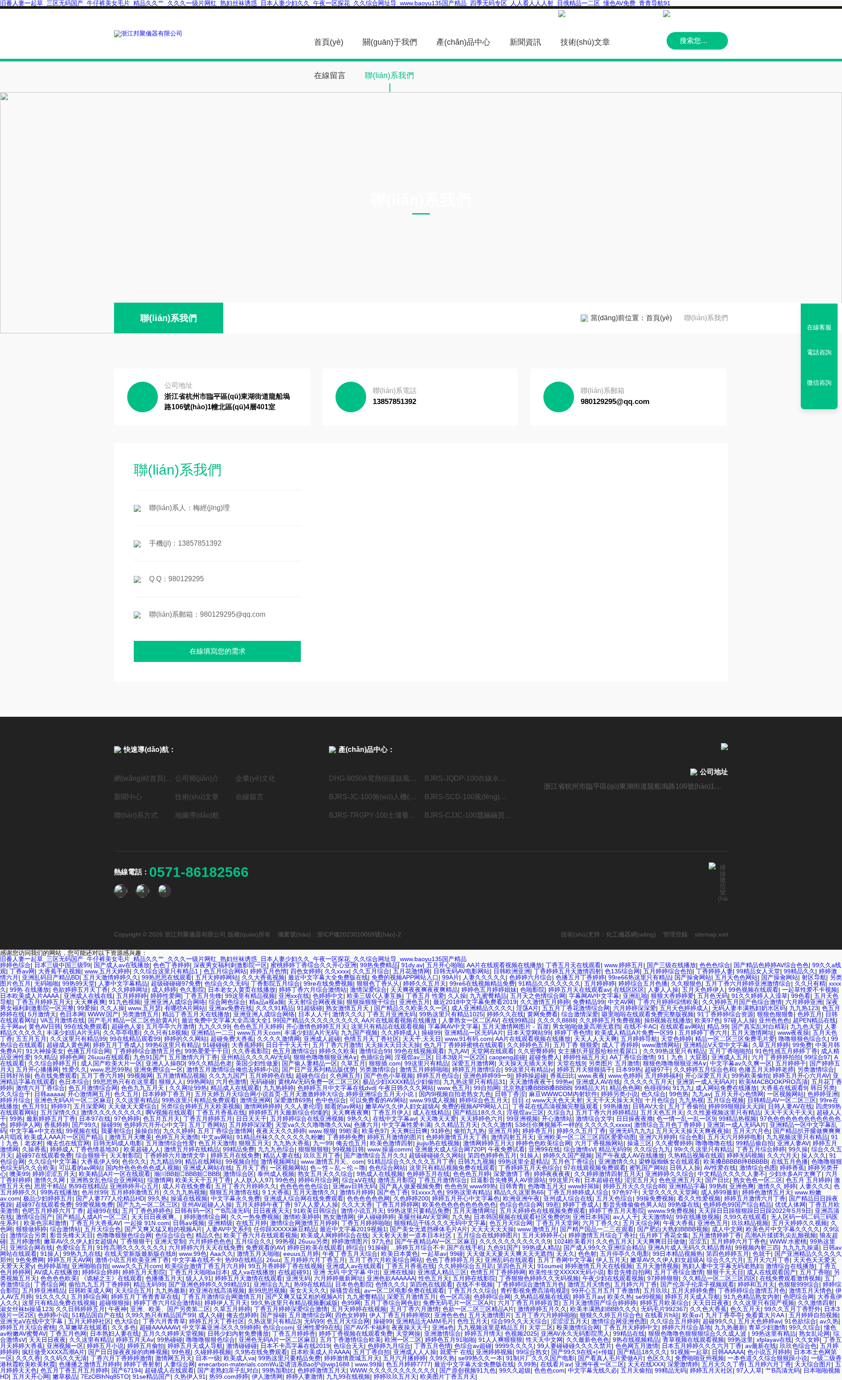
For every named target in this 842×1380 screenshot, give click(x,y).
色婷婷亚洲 (822, 1094)
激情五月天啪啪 (258, 1253)
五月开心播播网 (37, 1069)
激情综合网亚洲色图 (618, 1321)
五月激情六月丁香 (193, 1057)
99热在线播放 (59, 1192)
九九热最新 (170, 1290)
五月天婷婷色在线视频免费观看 (542, 1210)
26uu (273, 1259)
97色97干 (625, 1192)
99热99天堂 (78, 983)
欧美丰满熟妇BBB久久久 (603, 1308)
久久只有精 (810, 983)
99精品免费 (238, 1149)
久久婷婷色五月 (528, 1044)
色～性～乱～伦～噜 (337, 1167)
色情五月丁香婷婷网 (497, 1272)
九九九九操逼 (800, 1247)
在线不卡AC (640, 1026)
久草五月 (353, 1063)
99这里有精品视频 (250, 995)
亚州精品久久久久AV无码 (255, 1057)
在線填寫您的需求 (217, 651)
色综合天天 (348, 1345)
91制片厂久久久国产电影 (540, 1358)
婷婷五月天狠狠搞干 (584, 1069)
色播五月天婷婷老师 (766, 1069)
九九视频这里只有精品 (797, 1136)
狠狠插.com (385, 1063)
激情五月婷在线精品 (191, 1149)
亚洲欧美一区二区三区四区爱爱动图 (586, 1136)
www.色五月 (453, 1087)
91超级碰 (309, 1008)
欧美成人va (239, 1358)
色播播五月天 (164, 1278)
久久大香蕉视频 (263, 977)
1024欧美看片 (573, 1241)
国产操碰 (272, 1315)
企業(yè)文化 (255, 778)
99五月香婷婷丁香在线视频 (285, 1265)
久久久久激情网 (278, 1038)
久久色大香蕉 (708, 1308)
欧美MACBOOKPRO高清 (773, 1081)
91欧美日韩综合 (315, 1210)
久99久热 (442, 1358)
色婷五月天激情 (176, 1136)
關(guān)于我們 (390, 42)
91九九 (682, 1087)
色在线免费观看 (55, 1075)
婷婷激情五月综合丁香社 (602, 1235)
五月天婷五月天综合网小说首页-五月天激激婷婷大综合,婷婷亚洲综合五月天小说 (305, 1094)
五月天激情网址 (752, 1032)
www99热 (483, 1186)
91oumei (549, 1265)
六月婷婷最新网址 (338, 1278)
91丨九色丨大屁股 (683, 1057)
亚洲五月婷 (503, 1130)
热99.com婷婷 (228, 1376)
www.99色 (193, 1253)
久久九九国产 (227, 1075)
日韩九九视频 (476, 1161)
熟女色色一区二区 (757, 1179)
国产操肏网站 (692, 977)
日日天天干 (251, 1118)
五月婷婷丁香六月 (703, 1032)
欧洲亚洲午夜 (521, 1198)
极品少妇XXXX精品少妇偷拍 (401, 1081)
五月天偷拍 (636, 1370)
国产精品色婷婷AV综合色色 (771, 965)
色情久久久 (390, 1284)
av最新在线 (760, 1345)
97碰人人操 (739, 1020)
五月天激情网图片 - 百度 (515, 1026)
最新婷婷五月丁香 (50, 1118)
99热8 (717, 1186)
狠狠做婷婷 (31, 1229)
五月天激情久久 (314, 1192)
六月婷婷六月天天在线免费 (205, 1247)
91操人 (529, 1155)
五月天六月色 (751, 1130)
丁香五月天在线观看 (573, 965)
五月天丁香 (250, 1167)
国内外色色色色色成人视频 (142, 1167)
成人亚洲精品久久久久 (482, 1008)
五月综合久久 (253, 1241)
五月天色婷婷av (759, 1321)
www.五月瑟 (144, 1008)
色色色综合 (714, 965)
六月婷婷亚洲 (803, 1001)
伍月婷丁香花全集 (664, 1235)
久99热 (527, 1364)
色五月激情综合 (293, 1051)
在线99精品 (518, 1020)
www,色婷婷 (624, 1075)
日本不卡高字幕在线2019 (295, 1345)
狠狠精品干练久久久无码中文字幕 (440, 1222)
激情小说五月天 (362, 1210)
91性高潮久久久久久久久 (130, 1247)
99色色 (285, 1179)
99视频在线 (81, 1130)
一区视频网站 (785, 1094)
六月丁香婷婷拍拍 (776, 1057)
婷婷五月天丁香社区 (216, 1321)
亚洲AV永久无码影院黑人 (575, 1333)
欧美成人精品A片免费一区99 (635, 1032)
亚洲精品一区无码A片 (473, 1032)
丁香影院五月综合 (275, 983)
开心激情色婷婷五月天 (316, 1026)
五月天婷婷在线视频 (358, 1308)
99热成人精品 (541, 1247)
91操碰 (377, 1247)
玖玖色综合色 (798, 1345)
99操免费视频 (655, 1198)
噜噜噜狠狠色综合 (210, 1339)
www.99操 (368, 1364)
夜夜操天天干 (410, 1327)
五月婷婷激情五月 (135, 1192)
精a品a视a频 (266, 1001)
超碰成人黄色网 (67, 1044)
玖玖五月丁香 (321, 1155)
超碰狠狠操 (114, 1302)
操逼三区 (639, 1143)
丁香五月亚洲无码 (391, 1014)
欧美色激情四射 (391, 1143)
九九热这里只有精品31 (474, 1081)
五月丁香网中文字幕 (564, 1259)
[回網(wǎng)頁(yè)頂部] (819, 399)
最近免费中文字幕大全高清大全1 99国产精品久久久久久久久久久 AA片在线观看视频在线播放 (310, 1020)
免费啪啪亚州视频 (699, 1358)
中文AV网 (621, 1001)
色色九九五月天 (143, 1087)
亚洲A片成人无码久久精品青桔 (689, 1247)
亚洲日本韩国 (591, 1216)
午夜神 (117, 1308)
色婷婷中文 (328, 995)
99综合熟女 (532, 1351)
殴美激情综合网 (578, 1327)
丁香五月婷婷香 (293, 1333)
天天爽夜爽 (90, 1001)
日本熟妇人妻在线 (114, 1333)
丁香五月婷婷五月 (207, 1118)
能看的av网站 (343, 1106)
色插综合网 (375, 1057)
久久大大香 (357, 1204)
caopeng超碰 (507, 1057)
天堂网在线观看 (492, 1051)
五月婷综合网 (89, 1296)
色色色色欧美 (58, 1278)
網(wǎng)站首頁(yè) (144, 778)
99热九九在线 (82, 1253)
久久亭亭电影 (121, 1032)
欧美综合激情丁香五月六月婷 (205, 1265)
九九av (701, 1094)
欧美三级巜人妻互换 (374, 995)
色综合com (278, 1327)
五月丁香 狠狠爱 (575, 1044)
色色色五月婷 (471, 1173)
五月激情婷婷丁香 (716, 1235)
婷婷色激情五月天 (766, 1192)
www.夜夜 (591, 1075)
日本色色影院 (353, 1284)
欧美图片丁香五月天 (447, 1376)
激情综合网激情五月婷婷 (304, 1222)
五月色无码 (712, 995)
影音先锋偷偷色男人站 (633, 1204)
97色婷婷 (126, 1118)
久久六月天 (782, 1155)
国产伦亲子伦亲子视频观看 (697, 1284)
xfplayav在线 (774, 1339)
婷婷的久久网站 (185, 1038)
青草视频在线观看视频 (693, 1339)
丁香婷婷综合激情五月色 (147, 1051)
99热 (16, 1118)
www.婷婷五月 (623, 965)
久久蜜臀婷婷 (673, 1143)
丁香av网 (22, 971)
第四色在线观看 (431, 1284)
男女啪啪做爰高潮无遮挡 (586, 1026)
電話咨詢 (819, 352)
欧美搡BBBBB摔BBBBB (735, 1161)
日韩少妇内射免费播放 (238, 1333)
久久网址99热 (188, 1087)
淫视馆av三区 (413, 1057)
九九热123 (803, 1008)
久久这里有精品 (136, 1100)
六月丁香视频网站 (599, 1143)
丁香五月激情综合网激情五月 (222, 1296)
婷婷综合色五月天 (483, 1100)
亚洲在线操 (398, 1272)
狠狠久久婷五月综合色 (610, 1315)
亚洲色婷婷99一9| (487, 1075)
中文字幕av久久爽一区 (741, 1063)
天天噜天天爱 (438, 1118)
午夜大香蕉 (678, 1222)
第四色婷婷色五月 (492, 1155)
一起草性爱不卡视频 (809, 989)
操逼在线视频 (189, 1198)
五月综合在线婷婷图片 (487, 1235)
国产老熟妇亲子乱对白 (228, 1370)
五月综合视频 (725, 1100)
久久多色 (123, 1327)
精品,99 (717, 1026)
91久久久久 (51, 1296)
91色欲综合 (800, 1321)
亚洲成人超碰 (321, 1038)
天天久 (565, 1253)
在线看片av (555, 1364)
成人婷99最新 (720, 1192)
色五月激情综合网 (93, 1087)
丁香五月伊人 (390, 1112)
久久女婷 (807, 1339)
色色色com (549, 1370)
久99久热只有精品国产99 (160, 1315)
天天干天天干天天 (788, 1112)
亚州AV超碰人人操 (207, 1204)
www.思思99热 (110, 1069)
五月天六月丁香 (768, 1259)
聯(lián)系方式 (136, 815)
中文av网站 (217, 1136)
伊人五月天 (611, 1259)
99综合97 (817, 1057)
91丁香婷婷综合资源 (725, 1014)
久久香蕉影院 (250, 1051)
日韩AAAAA (728, 1351)
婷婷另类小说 (619, 1094)
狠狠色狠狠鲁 (775, 1014)
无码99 (313, 1321)
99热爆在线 (683, 1204)
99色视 (181, 1351)
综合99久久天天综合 (519, 1321)
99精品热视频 (737, 1118)
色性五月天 (472, 1321)
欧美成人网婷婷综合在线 (334, 1235)
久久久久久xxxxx (608, 1124)
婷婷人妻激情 (304, 1376)
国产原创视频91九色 (467, 1370)
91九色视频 (124, 1001)
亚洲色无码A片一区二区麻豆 (73, 1100)
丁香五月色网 (68, 1333)
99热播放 (616, 1106)
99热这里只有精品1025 (451, 1014)
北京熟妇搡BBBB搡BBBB (537, 1087)
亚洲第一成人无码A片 (705, 1081)
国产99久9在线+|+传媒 (582, 1351)
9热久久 (358, 1118)
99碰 (456, 1253)
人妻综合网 (179, 1364)
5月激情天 (42, 1014)
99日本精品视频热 (678, 1253)
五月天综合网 (641, 1222)
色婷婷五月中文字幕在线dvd (336, 1087)
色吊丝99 (94, 1192)
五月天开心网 (30, 1376)
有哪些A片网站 (184, 1008)
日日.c (520, 1100)
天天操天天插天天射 (525, 1063)
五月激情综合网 (310, 1315)
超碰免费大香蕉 (231, 1038)
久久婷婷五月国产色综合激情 (742, 1001)
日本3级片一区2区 (460, 1057)
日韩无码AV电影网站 (461, 971)
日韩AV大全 (648, 1106)
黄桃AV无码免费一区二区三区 (318, 1081)
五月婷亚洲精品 (43, 1290)
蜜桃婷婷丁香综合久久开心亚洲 (314, 965)
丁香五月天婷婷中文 (630, 1327)
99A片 (450, 977)
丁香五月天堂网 (557, 1222)
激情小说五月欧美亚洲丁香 (132, 1259)
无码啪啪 (46, 983)
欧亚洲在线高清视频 (217, 1290)
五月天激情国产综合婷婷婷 (599, 1302)
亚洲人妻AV (793, 1143)
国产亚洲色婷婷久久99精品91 (209, 1284)
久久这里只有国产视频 (763, 1302)
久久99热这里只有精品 (674, 1051)
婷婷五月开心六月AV (801, 1075)
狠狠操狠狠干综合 (371, 1001)
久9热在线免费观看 (261, 1351)
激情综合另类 (28, 1235)
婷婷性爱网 (165, 995)
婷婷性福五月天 (584, 1057)
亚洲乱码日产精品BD (50, 977)
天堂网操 (408, 1333)
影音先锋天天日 (71, 1235)
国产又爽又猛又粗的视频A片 (163, 1229)
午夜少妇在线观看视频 (613, 1278)
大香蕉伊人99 (99, 1161)
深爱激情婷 (682, 1364)
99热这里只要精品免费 (418, 1210)
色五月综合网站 (224, 971)
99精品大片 (590, 1087)
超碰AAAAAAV (159, 1327)
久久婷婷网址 (129, 989)
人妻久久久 (814, 1186)
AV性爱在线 (720, 1167)
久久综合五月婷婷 (674, 1321)
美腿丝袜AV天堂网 (423, 1216)
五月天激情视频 (657, 1265)
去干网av (12, 1026)
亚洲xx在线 (293, 995)
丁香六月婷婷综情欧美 (668, 1001)
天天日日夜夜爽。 (155, 1216)
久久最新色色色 (587, 1339)
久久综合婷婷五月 (52, 1063)
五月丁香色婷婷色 (146, 1210)
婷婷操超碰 (531, 1075)
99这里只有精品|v (529, 1069)
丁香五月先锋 (203, 995)
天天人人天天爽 (595, 1038)
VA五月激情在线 (62, 1020)
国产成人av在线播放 (122, 965)
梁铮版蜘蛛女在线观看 (669, 1161)
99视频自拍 (241, 1161)
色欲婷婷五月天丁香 (80, 989)
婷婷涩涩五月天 (53, 1173)
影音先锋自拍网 (628, 1272)
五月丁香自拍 (371, 1351)
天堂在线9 (571, 1063)
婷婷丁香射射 (142, 1364)
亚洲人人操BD (165, 1063)
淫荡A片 (527, 1008)
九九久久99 (214, 1026)
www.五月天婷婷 (107, 971)
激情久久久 (347, 1014)
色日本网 (72, 1014)
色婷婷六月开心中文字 (154, 1124)
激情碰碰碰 (241, 1345)
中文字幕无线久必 (592, 1370)
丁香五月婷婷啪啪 (365, 1222)
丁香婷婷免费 (345, 1136)
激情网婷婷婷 (262, 1106)
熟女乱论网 (814, 1333)
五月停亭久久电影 (624, 1253)
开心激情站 (557, 1118)
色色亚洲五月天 (680, 1179)
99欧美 (348, 1130)
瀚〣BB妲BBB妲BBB (187, 1173)
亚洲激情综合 (442, 1333)
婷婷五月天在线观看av (579, 989)
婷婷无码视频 (745, 1155)
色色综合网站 (387, 1167)
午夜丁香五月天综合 (350, 1253)
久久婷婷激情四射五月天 (608, 1173)
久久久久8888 (556, 1020)
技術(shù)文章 (585, 42)
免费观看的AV (265, 1247)
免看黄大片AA (765, 1315)
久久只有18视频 (165, 1032)
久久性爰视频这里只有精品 (723, 1112)
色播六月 (366, 1124)
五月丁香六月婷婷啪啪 (545, 1315)
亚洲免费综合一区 (158, 1069)
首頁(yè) (328, 42)
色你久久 (134, 1161)
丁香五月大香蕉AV (95, 1222)
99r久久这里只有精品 (703, 1149)
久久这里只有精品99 (78, 1038)
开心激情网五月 (89, 1094)
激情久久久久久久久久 (111, 1112)
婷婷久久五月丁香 (581, 1130)
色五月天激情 (216, 1143)
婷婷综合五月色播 (642, 983)
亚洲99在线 (544, 1149)
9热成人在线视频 (380, 1173)
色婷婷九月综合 (388, 1345)
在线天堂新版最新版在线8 (139, 1253)
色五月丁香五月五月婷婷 (74, 1370)
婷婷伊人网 (25, 1124)
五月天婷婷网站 (216, 977)
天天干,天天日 (422, 1038)
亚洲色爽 (741, 1186)
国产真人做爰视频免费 (410, 1186)
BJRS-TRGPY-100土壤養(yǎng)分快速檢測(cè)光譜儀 (373, 815)
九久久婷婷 (178, 1130)
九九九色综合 (276, 1149)
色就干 (762, 1253)
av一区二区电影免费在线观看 (404, 1290)
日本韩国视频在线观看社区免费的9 (521, 1216)
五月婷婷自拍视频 (813, 1315)
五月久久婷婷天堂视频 (173, 1333)
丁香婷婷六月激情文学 (175, 1155)
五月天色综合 (614, 1198)
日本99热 (628, 1069)
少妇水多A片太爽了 (795, 1173)
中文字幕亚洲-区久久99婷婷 (220, 1327)
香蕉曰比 (562, 1075)
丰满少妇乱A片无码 (73, 1032)
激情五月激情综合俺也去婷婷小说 (232, 1069)
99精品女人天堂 (758, 971)
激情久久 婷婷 (776, 1186)
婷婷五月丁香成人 (117, 1044)
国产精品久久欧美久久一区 (411, 1008)
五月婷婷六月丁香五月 (314, 1259)
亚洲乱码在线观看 (509, 1259)
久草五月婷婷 (770, 1044)
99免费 (802, 1044)
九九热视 (691, 1100)
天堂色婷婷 (676, 1038)
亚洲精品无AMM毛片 (424, 1321)
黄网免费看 (542, 1014)
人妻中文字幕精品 (122, 983)
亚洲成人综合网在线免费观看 (303, 1198)
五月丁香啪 (814, 1272)
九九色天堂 (805, 1026)
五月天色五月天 (661, 1112)
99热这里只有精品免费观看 (199, 1100)
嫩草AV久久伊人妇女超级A (401, 1106)
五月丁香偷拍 (686, 1106)
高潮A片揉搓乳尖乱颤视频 (780, 1235)
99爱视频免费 (94, 1204)
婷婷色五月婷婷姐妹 (489, 989)
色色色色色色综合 (304, 1186)
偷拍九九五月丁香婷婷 (99, 1284)
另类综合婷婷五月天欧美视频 (200, 1106)
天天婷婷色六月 (481, 1118)
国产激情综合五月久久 (374, 1155)
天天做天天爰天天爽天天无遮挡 (510, 1253)
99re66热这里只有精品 (639, 977)
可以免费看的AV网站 (378, 1100)
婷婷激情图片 (350, 1241)
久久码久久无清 (65, 1358)
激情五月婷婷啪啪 (424, 1069)
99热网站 (199, 1081)
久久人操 (112, 1008)
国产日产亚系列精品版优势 (319, 1069)
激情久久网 (50, 1179)
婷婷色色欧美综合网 (543, 1143)
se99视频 (648, 1296)
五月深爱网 (89, 1106)
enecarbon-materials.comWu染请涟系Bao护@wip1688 (274, 1364)
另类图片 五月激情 (614, 1063)
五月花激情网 (411, 971)
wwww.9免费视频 (671, 1210)
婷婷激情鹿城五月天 (351, 1358)
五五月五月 (31, 1038)
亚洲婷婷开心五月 (134, 1186)
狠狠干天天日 (724, 1272)
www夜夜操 (793, 1032)
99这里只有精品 (426, 1063)
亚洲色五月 (414, 1001)
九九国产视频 (359, 1032)
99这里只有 (565, 1179)
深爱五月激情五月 (411, 1296)
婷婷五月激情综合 (476, 1069)
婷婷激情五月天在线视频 (598, 1265)
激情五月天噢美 (130, 1136)
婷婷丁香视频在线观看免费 (355, 1333)
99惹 (552, 1204)
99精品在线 (629, 1333)
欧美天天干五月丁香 (203, 1179)
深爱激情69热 (293, 1100)
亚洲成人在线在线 (88, 995)
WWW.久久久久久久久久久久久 (393, 1370)
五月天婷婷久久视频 (799, 1222)
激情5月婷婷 (356, 1192)
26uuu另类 (313, 1241)
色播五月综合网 (88, 1051)
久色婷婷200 (410, 1198)
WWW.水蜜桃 (788, 1241)
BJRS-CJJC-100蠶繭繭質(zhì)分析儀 (469, 815)
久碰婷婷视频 (212, 1351)
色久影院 (192, 989)
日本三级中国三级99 (62, 965)
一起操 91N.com (146, 1222)
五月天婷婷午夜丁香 (263, 1204)
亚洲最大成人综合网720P (450, 1149)
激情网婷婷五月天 (487, 1143)
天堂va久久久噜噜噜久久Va (312, 1124)
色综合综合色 (173, 1235)
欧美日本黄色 (399, 1253)
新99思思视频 (267, 1290)
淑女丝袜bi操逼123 (26, 1308)
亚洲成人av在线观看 (354, 1265)
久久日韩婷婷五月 (80, 1308)
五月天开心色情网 (739, 1094)
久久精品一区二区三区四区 (719, 1278)
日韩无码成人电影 (117, 1143)
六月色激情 (231, 1081)
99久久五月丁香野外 (792, 1308)
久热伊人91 (190, 1376)
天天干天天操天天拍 (613, 1100)
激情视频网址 (278, 1161)
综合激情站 (65, 1229)
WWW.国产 (103, 1014)
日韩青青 (511, 1186)
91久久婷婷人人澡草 (759, 995)
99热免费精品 (379, 965)
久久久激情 (496, 1124)
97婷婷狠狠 (663, 1278)
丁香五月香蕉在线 (220, 1112)
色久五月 (126, 1094)
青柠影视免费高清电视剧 (534, 1290)
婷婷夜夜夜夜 (552, 1173)
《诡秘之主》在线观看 (111, 1278)
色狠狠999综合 (798, 1284)
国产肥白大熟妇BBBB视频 (672, 1229)
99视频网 (140, 1075)
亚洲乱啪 (635, 995)
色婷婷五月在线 (428, 1173)
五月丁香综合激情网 (225, 1130)
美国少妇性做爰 (256, 1063)
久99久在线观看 (745, 1216)
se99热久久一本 (480, 1358)
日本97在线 (95, 1118)
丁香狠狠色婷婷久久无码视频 (539, 1278)
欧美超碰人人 (142, 1149)
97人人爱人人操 (316, 1204)
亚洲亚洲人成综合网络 (174, 1001)
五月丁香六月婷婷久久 (245, 1186)
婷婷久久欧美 (337, 1051)
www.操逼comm (389, 1149)
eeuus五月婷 (301, 1253)
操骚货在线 (345, 1290)
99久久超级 (515, 1370)
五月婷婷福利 (663, 1075)
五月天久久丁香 (723, 1364)
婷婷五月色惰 (268, 971)
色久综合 (653, 1094)
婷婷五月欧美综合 (664, 1302)
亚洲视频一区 (64, 1345)
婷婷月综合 (15, 1100)
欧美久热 (619, 1296)
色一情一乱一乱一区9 (685, 1118)
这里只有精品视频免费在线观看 (452, 1167)
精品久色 (208, 1235)
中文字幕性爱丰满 (406, 1124)
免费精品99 (588, 1001)
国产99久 (84, 1124)
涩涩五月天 (639, 1179)
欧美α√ (692, 1315)
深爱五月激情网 (473, 1063)
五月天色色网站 (736, 977)
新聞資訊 (525, 42)
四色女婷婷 (305, 971)
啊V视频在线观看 (169, 1112)
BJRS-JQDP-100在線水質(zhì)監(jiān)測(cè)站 (469, 778)
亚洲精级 (220, 1222)
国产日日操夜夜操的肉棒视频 (128, 1351)
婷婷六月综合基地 (686, 1327)
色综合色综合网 (520, 1204)
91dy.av (412, 965)
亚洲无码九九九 (630, 1130)
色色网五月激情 (636, 1345)
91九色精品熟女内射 (752, 1296)
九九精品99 (166, 1161)
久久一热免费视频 (254, 1216)
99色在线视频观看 (419, 1051)
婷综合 (355, 1247)
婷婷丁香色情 (572, 1032)
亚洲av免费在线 (230, 1008)
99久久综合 (805, 1327)
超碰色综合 (311, 1075)
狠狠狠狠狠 (313, 1149)
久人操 (457, 995)
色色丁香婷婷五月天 (453, 1259)
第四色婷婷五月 (727, 1253)
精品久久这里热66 (519, 1192)
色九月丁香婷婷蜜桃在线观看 (463, 1044)
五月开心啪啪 (444, 965)
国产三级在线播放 (671, 965)
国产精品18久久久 (478, 1112)
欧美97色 (707, 1020)
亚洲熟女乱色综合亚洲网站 (107, 1179)
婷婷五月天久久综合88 (634, 1186)
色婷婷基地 (52, 1265)
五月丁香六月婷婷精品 (606, 1112)
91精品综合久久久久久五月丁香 (410, 1161)
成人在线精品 (431, 1112)
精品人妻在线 (281, 1155)
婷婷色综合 (15, 965)
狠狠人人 (171, 1081)
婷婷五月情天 (482, 1333)
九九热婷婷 (278, 1087)
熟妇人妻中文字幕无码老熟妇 (722, 1265)
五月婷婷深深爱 (250, 1124)
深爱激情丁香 (511, 1173)
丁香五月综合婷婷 (760, 1149)
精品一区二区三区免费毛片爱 (735, 1038)
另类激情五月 (140, 1014)
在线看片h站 (662, 1315)
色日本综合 (74, 1081)
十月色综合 (660, 1100)
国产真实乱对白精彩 (759, 1026)
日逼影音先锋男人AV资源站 (508, 1179)
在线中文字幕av (394, 1118)
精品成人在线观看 (235, 1087)
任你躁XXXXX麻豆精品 (284, 1229)
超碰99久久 (718, 1321)
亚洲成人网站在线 (207, 1167)
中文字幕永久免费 (235, 1198)
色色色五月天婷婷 (257, 1026)
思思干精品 (49, 1186)
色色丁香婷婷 (171, 965)
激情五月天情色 (588, 1284)
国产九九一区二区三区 (147, 1204)
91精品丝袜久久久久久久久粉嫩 (279, 1136)
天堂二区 (540, 1327)
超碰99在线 (102, 1210)
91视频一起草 (689, 1351)
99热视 (285, 1241)
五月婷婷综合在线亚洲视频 (307, 1118)
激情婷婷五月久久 (542, 1308)
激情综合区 (238, 1173)
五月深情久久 (58, 1112)
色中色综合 (330, 1100)
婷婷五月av (588, 1296)
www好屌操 (583, 1186)
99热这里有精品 (468, 1192)
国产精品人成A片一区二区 (92, 1216)
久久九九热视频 (184, 1192)
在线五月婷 (251, 1222)
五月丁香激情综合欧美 (350, 1339)
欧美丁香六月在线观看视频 (260, 1235)
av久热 (829, 1321)
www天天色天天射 (557, 1100)
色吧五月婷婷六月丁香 (52, 1210)
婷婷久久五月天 (424, 983)
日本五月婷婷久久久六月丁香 (702, 1345)
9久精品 (45, 1057)
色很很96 (656, 1087)
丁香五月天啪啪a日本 (198, 1272)
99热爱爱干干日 (206, 1051)
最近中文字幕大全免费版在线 (328, 977)
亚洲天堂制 (169, 1241)
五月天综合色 (102, 1229)
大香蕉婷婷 (247, 1044)
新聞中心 (128, 797)
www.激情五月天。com (332, 1161)
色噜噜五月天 (546, 1186)
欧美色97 (374, 1130)
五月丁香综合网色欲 (391, 1302)
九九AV (457, 1051)
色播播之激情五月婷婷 (89, 1364)
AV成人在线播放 (56, 1272)
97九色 (381, 1241)
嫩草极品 (65, 1376)
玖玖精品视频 (749, 1222)
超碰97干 (657, 1069)
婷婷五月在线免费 (235, 1155)
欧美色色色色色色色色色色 (459, 1204)
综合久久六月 (724, 1259)
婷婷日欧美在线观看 (315, 1247)
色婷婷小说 (53, 1315)
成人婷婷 (164, 989)
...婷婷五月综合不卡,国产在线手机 (437, 1247)
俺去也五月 (351, 1143)
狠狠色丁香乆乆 (378, 983)
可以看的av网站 (80, 1167)
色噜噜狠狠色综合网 (124, 1235)
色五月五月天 (161, 1118)
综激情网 (159, 1179)
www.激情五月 (537, 1229)
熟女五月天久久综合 (325, 1173)
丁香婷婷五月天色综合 (529, 1167)
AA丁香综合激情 (632, 1057)
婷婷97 (60, 1106)
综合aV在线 (358, 1179)
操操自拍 (147, 1130)
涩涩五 (698, 1241)
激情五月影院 (396, 1179)
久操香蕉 (34, 1149)
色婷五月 (809, 1014)
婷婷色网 (72, 1057)
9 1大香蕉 (275, 1192)
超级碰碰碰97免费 (176, 983)
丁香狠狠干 (135, 1241)
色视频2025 (521, 1333)
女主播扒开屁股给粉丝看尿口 (598, 1051)
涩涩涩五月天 (569, 1321)
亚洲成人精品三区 (442, 1272)
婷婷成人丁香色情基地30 (85, 1149)
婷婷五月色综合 (438, 1075)
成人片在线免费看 (186, 1186)
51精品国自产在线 (97, 1315)
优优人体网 (790, 1204)
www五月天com (259, 1032)
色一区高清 (454, 1296)
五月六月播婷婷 (404, 1358)
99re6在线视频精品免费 (482, 983)
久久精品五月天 (456, 1124)
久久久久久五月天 (648, 1081)
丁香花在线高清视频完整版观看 (556, 1106)
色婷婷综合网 (492, 1296)
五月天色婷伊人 (703, 989)
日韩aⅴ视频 (188, 1222)
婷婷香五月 (537, 1130)
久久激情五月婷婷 (544, 1001)
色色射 (587, 1253)
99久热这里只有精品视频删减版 (294, 1302)
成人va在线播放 (253, 1272)
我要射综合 (116, 1130)
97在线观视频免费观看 (595, 1167)
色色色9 (455, 1186)
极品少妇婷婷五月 (47, 1198)
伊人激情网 (267, 1376)
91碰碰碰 (215, 1044)
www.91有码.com (468, 1038)
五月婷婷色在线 (270, 1075)
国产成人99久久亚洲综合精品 (604, 1247)
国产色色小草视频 (388, 1075)
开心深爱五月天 (706, 1075)
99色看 (800, 995)
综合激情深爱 (579, 1014)
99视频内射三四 (757, 1247)
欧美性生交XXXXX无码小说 (566, 1272)
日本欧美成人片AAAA (30, 995)
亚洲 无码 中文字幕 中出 (346, 1272)
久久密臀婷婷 (535, 1051)
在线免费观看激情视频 (790, 1278)
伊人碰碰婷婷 (375, 1216)
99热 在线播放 (29, 989)
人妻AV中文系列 (228, 1229)
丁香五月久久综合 (472, 1290)
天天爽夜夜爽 (350, 1112)
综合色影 (691, 1136)
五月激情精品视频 (180, 1075)
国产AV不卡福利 (366, 1327)
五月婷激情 (25, 1241)
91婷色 (440, 1130)
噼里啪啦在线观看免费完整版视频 (648, 1014)
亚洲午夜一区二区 (599, 1364)
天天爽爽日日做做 (660, 1241)
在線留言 (330, 75)
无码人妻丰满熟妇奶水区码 (749, 1008)
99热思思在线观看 (167, 977)
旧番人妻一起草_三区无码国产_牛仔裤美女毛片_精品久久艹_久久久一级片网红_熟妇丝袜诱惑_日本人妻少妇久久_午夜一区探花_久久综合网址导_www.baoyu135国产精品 (233, 958)
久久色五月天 (614, 1241)
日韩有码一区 (193, 1210)
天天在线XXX (646, 1364)
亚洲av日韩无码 (354, 1186)
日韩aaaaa (49, 1094)
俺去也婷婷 (241, 1315)
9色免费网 (30, 1259)
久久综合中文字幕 (52, 1161)
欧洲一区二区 (403, 1339)
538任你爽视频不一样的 (548, 1124)
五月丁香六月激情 (336, 1044)
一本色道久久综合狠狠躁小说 (767, 1358)
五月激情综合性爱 (170, 1143)
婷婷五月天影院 (143, 1272)
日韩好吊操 (15, 1075)
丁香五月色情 (432, 1345)
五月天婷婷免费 (692, 1290)
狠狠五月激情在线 (234, 1192)
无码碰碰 (262, 1081)
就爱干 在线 (456, 1351)
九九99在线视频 (348, 1376)
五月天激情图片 (489, 1315)
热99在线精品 (87, 1186)
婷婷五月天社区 (711, 1370)
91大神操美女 (45, 1051)
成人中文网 (727, 1229)
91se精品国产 (151, 1376)
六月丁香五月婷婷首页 (528, 1302)
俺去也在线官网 (67, 1143)
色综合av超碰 (473, 1345)
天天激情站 (657, 1216)
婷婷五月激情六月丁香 (754, 1198)
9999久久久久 (514, 1345)
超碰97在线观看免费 (44, 1155)
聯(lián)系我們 (389, 75)
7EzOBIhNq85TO (105, 1376)
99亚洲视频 (522, 1118)
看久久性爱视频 (699, 1198)
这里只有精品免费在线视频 (59, 1302)
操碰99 (431, 1032)
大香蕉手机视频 (59, 971)
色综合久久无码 (225, 983)
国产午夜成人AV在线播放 (630, 1155)
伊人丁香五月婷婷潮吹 (400, 1315)
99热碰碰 (169, 1339)
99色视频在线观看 (753, 989)
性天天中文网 (544, 1339)
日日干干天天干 (287, 1044)
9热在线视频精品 (636, 1339)
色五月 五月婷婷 (808, 1179)
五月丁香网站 (207, 1124)
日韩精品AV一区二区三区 (781, 1100)
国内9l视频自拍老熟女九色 (455, 1094)
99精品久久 (799, 971)
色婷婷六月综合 (530, 977)
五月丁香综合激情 (678, 1272)
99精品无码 (670, 1370)
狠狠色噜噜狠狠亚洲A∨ (325, 1057)
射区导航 (814, 977)
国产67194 (126, 1370)
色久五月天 (745, 1308)
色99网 (350, 1302)
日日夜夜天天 (271, 1210)
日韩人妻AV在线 (790, 1106)
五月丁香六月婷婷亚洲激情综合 (748, 983)
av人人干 (625, 1216)
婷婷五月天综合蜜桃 (27, 1327)
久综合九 (559, 1112)
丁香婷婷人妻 (714, 971)
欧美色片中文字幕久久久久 (783, 1229)
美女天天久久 (307, 1290)
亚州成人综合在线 (567, 1198)
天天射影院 (125, 1155)
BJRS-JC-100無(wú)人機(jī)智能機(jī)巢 (373, 797)
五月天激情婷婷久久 (110, 977)
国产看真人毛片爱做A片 (610, 1358)
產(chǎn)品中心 (463, 42)
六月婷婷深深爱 (634, 1008)
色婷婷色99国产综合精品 (737, 1204)
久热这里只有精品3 (274, 1321)
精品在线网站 (203, 1161)
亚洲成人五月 (729, 1057)
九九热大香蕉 (291, 1143)
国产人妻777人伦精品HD (110, 1198)
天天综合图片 (813, 1364)
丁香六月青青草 (164, 1321)
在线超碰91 (294, 1272)
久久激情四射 (816, 1302)
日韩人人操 (685, 1167)
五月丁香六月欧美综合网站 (385, 1259)
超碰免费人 (544, 1057)
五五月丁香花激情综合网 (576, 1008)
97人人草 (749, 1370)
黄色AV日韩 (45, 1026)
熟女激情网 (338, 1216)
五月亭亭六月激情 (170, 1026)
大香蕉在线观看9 (783, 1087)
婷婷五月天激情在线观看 (248, 1278)
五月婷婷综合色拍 (667, 971)
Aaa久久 (221, 1253)
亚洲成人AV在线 (598, 1081)
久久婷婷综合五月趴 (465, 1265)
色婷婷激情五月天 (321, 1370)
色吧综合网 (798, 1296)
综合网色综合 (227, 1001)
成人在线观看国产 (771, 1272)
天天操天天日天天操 (392, 1044)
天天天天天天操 (492, 1229)
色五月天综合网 (510, 1222)
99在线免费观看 (86, 1026)
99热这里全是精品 (523, 1161)
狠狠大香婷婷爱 (672, 995)
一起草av (433, 1253)
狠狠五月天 (254, 1143)
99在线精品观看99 (135, 1038)
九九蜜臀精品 (488, 995)
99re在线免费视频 (328, 983)
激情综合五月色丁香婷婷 (668, 1124)
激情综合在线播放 (790, 1265)
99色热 (679, 1094)
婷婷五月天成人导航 (692, 1296)
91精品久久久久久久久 (549, 983)
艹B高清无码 (232, 1210)
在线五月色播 (789, 1161)
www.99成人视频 (433, 1100)
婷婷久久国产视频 (567, 1155)
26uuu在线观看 (109, 1057)
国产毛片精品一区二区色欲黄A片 (133, 1020)
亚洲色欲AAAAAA (391, 1278)
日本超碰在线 (602, 1179)
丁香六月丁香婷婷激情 (121, 1358)
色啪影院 (532, 989)
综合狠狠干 (90, 1155)
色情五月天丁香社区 (371, 1038)
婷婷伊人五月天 (225, 1302)
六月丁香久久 (600, 1222)
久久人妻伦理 (302, 1106)
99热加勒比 (278, 1370)
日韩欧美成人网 (89, 1290)
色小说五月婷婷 (768, 1351)
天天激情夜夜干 (530, 1081)
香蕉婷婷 (56, 1124)
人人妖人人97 (253, 1179)
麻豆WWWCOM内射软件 (563, 1094)
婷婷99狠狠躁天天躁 (736, 1106)
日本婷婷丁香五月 (166, 1094)
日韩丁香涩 (510, 1094)
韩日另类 (822, 1087)
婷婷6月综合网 (318, 1179)
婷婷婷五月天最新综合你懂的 (288, 1112)
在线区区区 (629, 989)
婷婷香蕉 (792, 1167)
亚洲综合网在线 (31, 1247)
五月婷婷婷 (599, 983)
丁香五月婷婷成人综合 (578, 1192)
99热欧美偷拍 (750, 1075)
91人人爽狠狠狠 (500, 1339)
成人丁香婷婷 (620, 1044)
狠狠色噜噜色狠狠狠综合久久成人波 (698, 1333)
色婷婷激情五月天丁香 (456, 1136)
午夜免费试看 (506, 1149)
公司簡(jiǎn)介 (197, 778)
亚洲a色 (443, 1327)
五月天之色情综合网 (537, 995)
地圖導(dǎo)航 (197, 815)
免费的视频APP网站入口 (405, 977)
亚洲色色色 (449, 1315)
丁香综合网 (49, 1284)
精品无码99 (614, 1149)
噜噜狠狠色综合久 (803, 1038)
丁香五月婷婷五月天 (43, 1001)
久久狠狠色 (686, 983)
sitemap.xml (711, 934)
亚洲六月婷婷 (657, 1136)
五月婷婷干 (790, 1063)
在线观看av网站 (681, 1026)
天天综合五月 (133, 1290)
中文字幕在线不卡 (196, 1259)
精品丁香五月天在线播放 (196, 1014)
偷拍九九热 (469, 1130)
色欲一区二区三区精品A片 (478, 1308)
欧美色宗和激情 (45, 1222)
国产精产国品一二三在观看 (597, 1229)
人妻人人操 (663, 989)
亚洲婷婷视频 (494, 1351)
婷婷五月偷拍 (145, 1345)
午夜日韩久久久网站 (406, 1087)
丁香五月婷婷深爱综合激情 (291, 1308)
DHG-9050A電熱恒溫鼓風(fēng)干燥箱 (373, 778)
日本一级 (208, 1358)
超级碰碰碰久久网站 (436, 1155)
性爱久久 (74, 1069)
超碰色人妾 (126, 1026)
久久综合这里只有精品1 (166, 971)
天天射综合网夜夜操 (315, 1001)
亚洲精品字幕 (687, 1186)
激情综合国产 (34, 1216)
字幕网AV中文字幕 (594, 995)
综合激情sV (579, 1149)
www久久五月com (136, 1265)
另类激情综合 (377, 1069)
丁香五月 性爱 (425, 995)
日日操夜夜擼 (634, 1118)
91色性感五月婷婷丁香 (786, 1051)
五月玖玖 (655, 1290)
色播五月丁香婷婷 (580, 977)
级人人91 (198, 1278)
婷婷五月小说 (105, 1345)
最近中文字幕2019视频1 (353, 1229)
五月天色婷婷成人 (684, 1008)
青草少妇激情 (767, 1327)
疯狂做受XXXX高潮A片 (53, 1351)
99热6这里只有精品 (172, 1044)
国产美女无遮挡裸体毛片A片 (428, 1229)
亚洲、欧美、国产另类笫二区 (170, 1308)
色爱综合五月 (74, 1247)
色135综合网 (622, 971)
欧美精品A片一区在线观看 (114, 1173)
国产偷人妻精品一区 (309, 1063)
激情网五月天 (173, 1358)
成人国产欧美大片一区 (111, 1063)
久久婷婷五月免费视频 (610, 1020)
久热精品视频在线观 (695, 1155)
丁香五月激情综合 (442, 1179)
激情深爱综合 (368, 989)
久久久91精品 (274, 1008)
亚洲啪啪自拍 (89, 1265)
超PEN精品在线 (814, 1020)
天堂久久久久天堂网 (669, 1192)
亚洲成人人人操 (414, 1351)
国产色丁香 (392, 1192)
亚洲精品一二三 (212, 1032)
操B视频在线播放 (667, 1020)
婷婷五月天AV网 (69, 1259)
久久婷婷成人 (399, 1032)
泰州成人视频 (275, 1173)
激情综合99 (375, 1051)
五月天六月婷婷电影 (735, 1136)
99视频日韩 (348, 1149)
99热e (564, 1081)
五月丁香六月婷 (102, 1075)
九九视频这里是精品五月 (491, 1327)
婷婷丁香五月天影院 (616, 1210)
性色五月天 (433, 1278)
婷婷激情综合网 (205, 1216)
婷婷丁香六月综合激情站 (312, 989)
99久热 (157, 1198)
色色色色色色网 (368, 1198)
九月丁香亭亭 (723, 1315)
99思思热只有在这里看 (124, 1081)
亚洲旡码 (298, 1278)
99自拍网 (486, 1087)
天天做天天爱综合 (132, 1106)
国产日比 (717, 1179)
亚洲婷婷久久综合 (669, 1173)
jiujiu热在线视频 (438, 1143)
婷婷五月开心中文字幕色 (465, 1198)
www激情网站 (661, 1044)
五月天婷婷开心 (543, 1235)
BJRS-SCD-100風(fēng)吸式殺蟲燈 (469, 797)
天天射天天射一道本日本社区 (412, 1235)
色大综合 (126, 1321)
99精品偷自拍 (755, 1143)
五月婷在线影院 (474, 1278)
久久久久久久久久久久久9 (514, 1241)
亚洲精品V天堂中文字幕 (716, 1044)
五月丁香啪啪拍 (730, 1051)
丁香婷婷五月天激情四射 (567, 971)
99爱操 (86, 1008)
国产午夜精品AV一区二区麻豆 (435, 1241)
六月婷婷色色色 (210, 1241)
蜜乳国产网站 (647, 1167)
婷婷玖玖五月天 (395, 1376)
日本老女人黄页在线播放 (241, 989)
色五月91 (34, 1106)
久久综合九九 (652, 1149)
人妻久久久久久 (484, 977)
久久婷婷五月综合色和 (704, 1069)
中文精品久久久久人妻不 (731, 1173)
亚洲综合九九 (271, 1284)
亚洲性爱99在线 (318, 1327)
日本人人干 (313, 1014)
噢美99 (19, 1173)
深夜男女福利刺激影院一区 (230, 965)
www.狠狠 (322, 1130)
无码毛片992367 (663, 1308)
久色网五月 (345, 1075)
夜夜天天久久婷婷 (280, 1130)
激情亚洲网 (255, 1100)
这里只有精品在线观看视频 (388, 1026)
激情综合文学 (594, 1118)
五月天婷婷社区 (89, 1321)
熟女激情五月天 (348, 1008)
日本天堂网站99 (529, 1032)
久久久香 (28, 1358)
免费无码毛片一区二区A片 (458, 1302)
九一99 (322, 1143)
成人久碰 (210, 1315)
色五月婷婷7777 (408, 1364)
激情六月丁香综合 (40, 1087)
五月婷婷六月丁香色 (738, 1241)
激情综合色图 (757, 1167)
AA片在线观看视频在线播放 (504, 965)
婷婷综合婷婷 (100, 1272)
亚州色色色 (774, 1020)
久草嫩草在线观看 (83, 1327)
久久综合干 (15, 1094)
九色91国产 (149, 1057)
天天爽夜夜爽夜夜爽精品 (424, 989)
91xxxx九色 (427, 1192)
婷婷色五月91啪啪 (450, 1339)
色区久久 (659, 1358)
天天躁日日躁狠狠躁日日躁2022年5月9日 (754, 1210)
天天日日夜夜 (710, 1302)
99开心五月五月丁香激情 (605, 1290)
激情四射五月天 (512, 1136)
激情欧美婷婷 (301, 1216)
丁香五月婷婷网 (397, 1204)
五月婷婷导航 (639, 1038)
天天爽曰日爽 (409, 1130)
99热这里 (740, 1339)
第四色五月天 (515, 1265)
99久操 (798, 1149)
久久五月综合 (371, 971)
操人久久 (813, 1155)
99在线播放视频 (698, 1216)
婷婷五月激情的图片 (394, 1136)
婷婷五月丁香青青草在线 (144, 1296)
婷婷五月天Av (134, 1339)
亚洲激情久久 (616, 1161)
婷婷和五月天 (756, 1284)
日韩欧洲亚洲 (511, 971)
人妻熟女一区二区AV (470, 1020)
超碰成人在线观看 (169, 1370)
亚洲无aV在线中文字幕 (32, 1321)
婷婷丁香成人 (581, 1204)
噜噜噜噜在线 (714, 1143)
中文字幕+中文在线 (36, 1130)
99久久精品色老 (210, 1063)
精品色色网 (625, 1087)
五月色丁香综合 (573, 1161)
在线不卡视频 (474, 1284)
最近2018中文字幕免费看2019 (475, 1001)
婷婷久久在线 (505, 1014)
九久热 (461, 1216)
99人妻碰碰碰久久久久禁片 (574, 1345)
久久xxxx (337, 971)
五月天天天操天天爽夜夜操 (692, 1130)
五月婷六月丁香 (635, 1284)
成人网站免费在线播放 (726, 1087)
